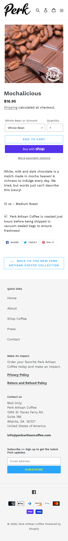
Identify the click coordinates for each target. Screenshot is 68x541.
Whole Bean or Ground (21, 120)
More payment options (34, 158)
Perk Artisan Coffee (31, 524)
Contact (13, 339)
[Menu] (62, 10)
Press (11, 329)
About (12, 308)
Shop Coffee (17, 319)
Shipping (10, 107)
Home (12, 298)
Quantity (53, 120)
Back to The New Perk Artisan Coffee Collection (34, 263)
